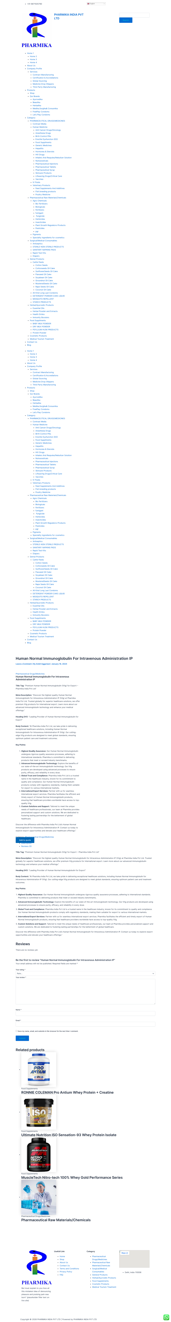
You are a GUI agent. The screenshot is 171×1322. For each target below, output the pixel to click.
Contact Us (32, 342)
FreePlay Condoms (41, 111)
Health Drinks (39, 314)
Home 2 (33, 56)
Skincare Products (43, 173)
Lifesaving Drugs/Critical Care (48, 176)
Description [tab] (26, 843)
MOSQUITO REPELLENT (43, 299)
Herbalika (37, 105)
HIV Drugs (39, 154)
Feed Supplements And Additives (50, 188)
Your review (21, 977)
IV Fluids (36, 182)
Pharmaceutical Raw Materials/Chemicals (48, 197)
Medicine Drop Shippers (43, 84)
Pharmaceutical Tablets (45, 167)
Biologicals (40, 207)
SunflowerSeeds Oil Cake (46, 271)
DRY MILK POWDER (41, 326)
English (92, 4)
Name (18, 1010)
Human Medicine (40, 127)
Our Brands (35, 96)
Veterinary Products (41, 185)
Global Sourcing (40, 81)
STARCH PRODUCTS (42, 302)
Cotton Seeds (41, 265)
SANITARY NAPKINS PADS (44, 250)
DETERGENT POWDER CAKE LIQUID (49, 296)
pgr (37, 231)
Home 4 (33, 62)
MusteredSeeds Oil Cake (46, 283)
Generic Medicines (43, 145)
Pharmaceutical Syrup (45, 170)
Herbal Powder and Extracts (45, 311)
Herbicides (40, 219)
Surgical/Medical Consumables (43, 240)
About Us (31, 65)
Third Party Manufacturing (44, 87)
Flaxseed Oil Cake (43, 274)
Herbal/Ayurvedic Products (42, 305)
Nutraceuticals (41, 161)
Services (33, 72)
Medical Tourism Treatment (42, 339)
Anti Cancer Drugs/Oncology (48, 130)
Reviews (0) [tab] (26, 846)
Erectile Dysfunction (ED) (46, 139)
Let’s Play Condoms (41, 114)
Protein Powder (39, 333)
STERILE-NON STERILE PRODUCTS (48, 247)
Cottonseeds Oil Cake (45, 268)
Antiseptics (37, 243)
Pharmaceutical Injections (46, 164)
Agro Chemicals (40, 200)
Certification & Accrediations (45, 78)
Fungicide (39, 216)
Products (31, 90)
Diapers (36, 256)
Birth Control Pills (43, 136)
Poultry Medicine (42, 194)
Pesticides (39, 228)
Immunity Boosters (41, 317)
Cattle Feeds (38, 262)
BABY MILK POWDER (42, 323)
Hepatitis (39, 148)
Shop (32, 93)
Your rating (20, 970)
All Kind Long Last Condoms (45, 293)
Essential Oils (38, 308)
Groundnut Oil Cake (44, 280)
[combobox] (134, 15)
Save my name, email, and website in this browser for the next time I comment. (48, 1031)
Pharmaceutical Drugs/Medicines (30, 674)
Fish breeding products (45, 191)
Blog (29, 345)
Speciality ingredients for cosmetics (48, 237)
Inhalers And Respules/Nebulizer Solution (53, 157)
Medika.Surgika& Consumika (45, 108)
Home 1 (30, 53)
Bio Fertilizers (41, 204)
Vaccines (39, 179)
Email (18, 1020)
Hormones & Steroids (44, 151)
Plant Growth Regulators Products (50, 225)
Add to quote (25, 840)
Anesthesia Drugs (43, 133)
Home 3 (33, 59)
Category (31, 117)
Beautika (36, 102)
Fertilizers (39, 210)
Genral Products (37, 259)
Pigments (37, 234)
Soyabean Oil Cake (43, 277)
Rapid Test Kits (39, 253)
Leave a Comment (24, 664)
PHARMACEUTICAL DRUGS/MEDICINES (47, 121)
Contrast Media (39, 124)
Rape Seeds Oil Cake (44, 286)
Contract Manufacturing (43, 75)
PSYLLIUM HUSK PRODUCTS (45, 329)
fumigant (39, 213)
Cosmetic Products (38, 336)
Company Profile (34, 68)
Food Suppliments (43, 142)
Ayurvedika (37, 99)
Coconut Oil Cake (43, 290)
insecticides (40, 222)
